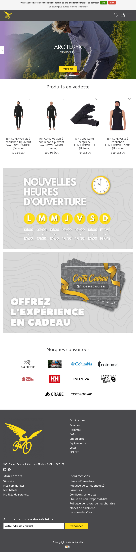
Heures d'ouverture (82, 481)
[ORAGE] (54, 394)
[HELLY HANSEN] (54, 379)
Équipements (78, 443)
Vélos (73, 447)
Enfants (75, 434)
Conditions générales (83, 494)
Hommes (75, 429)
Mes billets (10, 490)
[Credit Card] (67, 547)
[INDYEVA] (81, 379)
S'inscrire (8, 481)
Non (112, 3)
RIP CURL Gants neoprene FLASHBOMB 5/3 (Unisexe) (84, 143)
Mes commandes (13, 485)
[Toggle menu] (129, 15)
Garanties (76, 490)
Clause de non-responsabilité (88, 499)
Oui (103, 3)
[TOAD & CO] (81, 394)
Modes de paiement (82, 508)
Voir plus (68, 69)
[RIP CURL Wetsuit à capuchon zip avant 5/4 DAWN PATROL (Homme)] (51, 115)
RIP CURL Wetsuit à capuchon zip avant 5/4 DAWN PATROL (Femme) (18, 143)
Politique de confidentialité (87, 485)
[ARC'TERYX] (27, 364)
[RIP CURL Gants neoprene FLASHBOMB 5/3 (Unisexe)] (85, 115)
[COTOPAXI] (108, 364)
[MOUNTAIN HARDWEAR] (108, 379)
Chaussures (77, 438)
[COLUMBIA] (81, 364)
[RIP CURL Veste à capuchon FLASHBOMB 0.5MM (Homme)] (118, 115)
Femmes (75, 425)
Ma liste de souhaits (16, 494)
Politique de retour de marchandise (92, 503)
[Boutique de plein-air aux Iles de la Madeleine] (8, 15)
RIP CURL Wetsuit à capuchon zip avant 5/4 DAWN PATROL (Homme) (51, 143)
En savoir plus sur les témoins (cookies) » (68, 7)
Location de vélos (81, 512)
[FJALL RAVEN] (27, 379)
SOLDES (74, 452)
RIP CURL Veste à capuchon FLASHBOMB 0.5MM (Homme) (117, 143)
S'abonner (76, 526)
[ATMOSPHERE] (54, 364)
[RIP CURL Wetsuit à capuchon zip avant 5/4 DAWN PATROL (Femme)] (18, 115)
